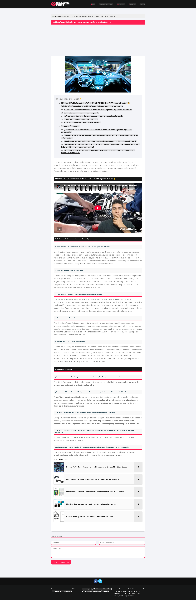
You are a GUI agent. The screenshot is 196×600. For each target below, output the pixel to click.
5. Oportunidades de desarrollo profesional (82, 122)
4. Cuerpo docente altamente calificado (81, 119)
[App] (100, 581)
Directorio (133, 4)
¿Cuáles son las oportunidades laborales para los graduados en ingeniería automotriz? (100, 141)
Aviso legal (86, 589)
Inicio (93, 4)
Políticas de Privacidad (102, 589)
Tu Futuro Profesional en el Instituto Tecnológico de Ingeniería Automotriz (92, 106)
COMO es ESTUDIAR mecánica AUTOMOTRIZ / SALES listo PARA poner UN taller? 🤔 (95, 103)
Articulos (142, 4)
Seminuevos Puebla (106, 4)
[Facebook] (96, 581)
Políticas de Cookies (91, 591)
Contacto (105, 591)
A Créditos (122, 4)
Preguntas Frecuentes (70, 126)
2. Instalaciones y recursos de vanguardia (81, 113)
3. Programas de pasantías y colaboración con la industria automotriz (93, 116)
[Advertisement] (98, 39)
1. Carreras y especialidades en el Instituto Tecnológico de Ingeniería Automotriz (98, 110)
